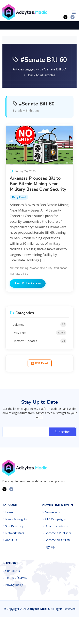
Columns (39, 324)
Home (9, 512)
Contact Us (12, 570)
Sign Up (50, 547)
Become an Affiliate (58, 540)
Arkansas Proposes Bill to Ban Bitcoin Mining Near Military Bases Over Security (38, 183)
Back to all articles (41, 75)
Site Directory (14, 526)
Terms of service (16, 577)
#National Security (41, 268)
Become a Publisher (58, 533)
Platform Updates (39, 341)
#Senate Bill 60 (19, 273)
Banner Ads (52, 512)
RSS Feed (41, 363)
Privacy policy (14, 584)
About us (11, 540)
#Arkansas (60, 268)
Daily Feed (19, 197)
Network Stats (14, 533)
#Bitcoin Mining (19, 268)
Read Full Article (26, 283)
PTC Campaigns (55, 519)
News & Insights (16, 519)
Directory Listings (56, 526)
